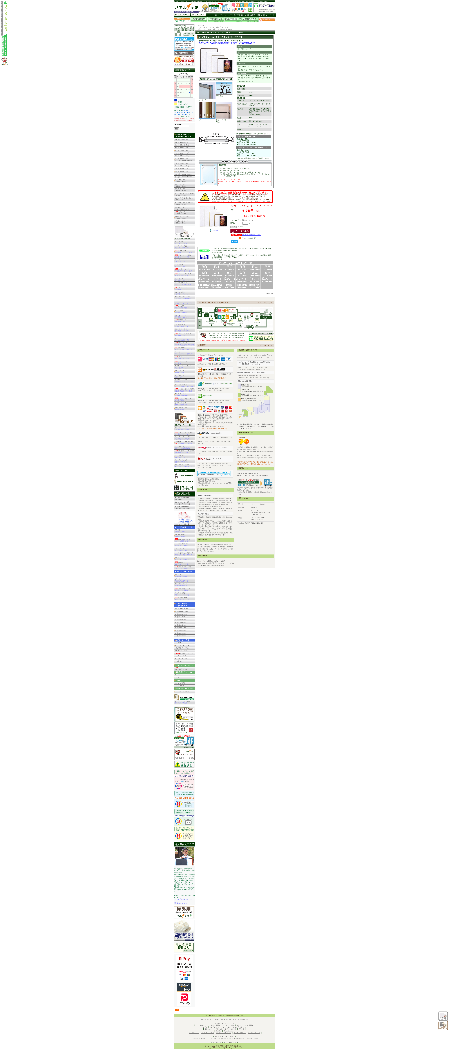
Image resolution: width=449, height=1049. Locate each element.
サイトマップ (270, 15)
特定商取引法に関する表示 (234, 1016)
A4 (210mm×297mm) (180, 636)
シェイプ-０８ (182, 279)
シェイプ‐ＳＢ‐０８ (239, 1027)
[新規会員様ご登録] (184, 65)
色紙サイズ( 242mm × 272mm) (181, 213)
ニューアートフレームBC (184, 433)
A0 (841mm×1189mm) (181, 614)
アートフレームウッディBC (184, 452)
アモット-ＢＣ (181, 362)
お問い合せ (260, 15)
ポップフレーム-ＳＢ (184, 381)
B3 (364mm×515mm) (180, 628)
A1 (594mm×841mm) (180, 619)
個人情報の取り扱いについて (215, 1016)
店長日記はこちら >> (180, 903)
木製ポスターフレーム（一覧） (224, 1036)
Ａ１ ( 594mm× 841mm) (182, 148)
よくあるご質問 (250, 15)
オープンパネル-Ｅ (181, 404)
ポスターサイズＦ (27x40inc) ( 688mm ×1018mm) (184, 203)
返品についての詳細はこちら (251, 235)
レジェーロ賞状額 (180, 683)
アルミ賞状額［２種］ (182, 408)
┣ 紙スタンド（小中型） (182, 648)
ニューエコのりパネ (182, 540)
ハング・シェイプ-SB (183, 274)
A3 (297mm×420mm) (180, 630)
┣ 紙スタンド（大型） (181, 650)
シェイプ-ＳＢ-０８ (184, 284)
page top (269, 293)
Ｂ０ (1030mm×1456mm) (182, 139)
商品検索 (178, 124)
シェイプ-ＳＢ (181, 265)
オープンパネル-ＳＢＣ (183, 399)
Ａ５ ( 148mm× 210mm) (182, 171)
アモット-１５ (182, 357)
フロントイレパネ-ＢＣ (183, 334)
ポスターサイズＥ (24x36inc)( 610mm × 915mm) (184, 199)
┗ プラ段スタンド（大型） (184, 653)
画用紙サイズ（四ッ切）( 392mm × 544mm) (182, 222)
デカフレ (218, 1031)
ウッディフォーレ (252, 1038)
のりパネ (181, 531)
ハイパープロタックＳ (181, 544)
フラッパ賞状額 (179, 686)
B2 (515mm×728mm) (180, 622)
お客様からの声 (243, 1019)
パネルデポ (200, 25)
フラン (177, 677)
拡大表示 (215, 230)
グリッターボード (182, 598)
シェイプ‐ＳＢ (214, 1027)
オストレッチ (181, 311)
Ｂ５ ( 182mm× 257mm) (182, 168)
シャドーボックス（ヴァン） (183, 702)
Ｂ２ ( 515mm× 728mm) (182, 150)
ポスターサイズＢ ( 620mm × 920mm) (180, 185)
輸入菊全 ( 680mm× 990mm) (184, 177)
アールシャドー (179, 371)
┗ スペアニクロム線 (181, 658)
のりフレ (182, 558)
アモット (184, 353)
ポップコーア (181, 575)
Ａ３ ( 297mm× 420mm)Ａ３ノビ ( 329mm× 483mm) (183, 159)
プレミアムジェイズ (181, 456)
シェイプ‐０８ (226, 1027)
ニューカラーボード (181, 584)
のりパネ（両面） (181, 535)
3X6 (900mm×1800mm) (181, 609)
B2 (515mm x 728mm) (225, 29)
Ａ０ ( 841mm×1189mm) (182, 142)
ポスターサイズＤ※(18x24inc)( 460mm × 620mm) (184, 194)
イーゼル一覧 (217, 1042)
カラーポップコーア (182, 589)
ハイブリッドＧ (182, 549)
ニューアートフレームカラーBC (184, 442)
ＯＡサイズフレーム (181, 669)
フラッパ (182, 339)
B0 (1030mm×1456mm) (181, 611)
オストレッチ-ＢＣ (182, 320)
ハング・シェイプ (183, 270)
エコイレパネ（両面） (182, 247)
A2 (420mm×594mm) (180, 625)
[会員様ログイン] (182, 22)
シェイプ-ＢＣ (181, 288)
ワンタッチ (183, 302)
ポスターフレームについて (223, 15)
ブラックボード (181, 580)
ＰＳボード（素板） (182, 594)
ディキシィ (178, 675)
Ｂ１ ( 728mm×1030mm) (182, 145)
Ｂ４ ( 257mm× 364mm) (182, 163)
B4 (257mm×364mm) (180, 633)
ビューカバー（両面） (183, 256)
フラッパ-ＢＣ (184, 344)
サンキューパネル (181, 293)
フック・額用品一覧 (230, 1042)
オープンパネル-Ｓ (182, 394)
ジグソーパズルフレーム (182, 691)
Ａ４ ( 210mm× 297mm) (182, 166)
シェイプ (181, 260)
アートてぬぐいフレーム (183, 465)
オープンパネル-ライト (184, 385)
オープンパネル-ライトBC (184, 390)
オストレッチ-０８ (182, 316)
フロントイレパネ (181, 325)
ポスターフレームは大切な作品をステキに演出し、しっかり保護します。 (247, 1)
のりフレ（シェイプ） (183, 567)
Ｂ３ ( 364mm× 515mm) (182, 156)
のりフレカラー (182, 563)
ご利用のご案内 (218, 1019)
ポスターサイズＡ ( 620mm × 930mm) (180, 180)
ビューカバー (183, 251)
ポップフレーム (179, 376)
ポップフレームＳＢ (207, 1033)
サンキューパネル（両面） (182, 297)
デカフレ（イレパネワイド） (183, 367)
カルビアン (182, 307)
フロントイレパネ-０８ (182, 330)
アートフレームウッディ (183, 447)
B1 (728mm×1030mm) (181, 617)
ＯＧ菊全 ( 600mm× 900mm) (184, 174)
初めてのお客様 (238, 15)
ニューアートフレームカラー (183, 438)
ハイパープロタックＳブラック (184, 554)
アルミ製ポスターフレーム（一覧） (224, 1023)
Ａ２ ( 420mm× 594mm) (182, 153)
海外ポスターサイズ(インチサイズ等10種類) (182, 208)
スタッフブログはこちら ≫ (183, 899)
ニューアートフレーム (182, 428)
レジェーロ (183, 348)
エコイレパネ (181, 242)
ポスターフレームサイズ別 (206, 29)
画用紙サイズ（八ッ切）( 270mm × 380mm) (182, 217)
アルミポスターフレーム (206, 27)
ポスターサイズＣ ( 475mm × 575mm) (181, 190)
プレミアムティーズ (181, 461)
